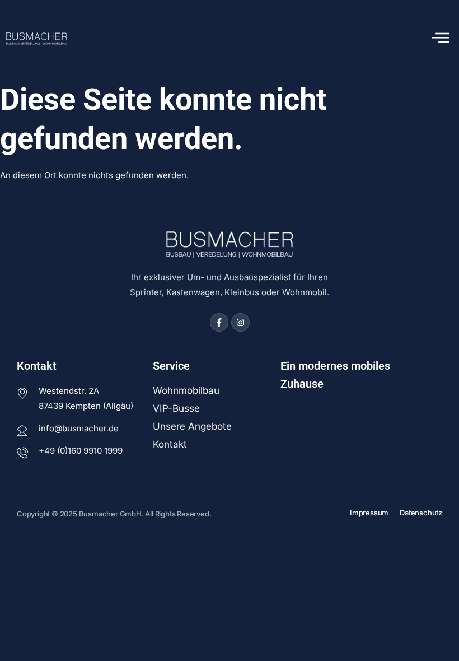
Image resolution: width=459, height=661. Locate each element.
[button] (440, 38)
